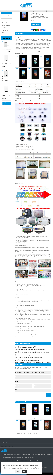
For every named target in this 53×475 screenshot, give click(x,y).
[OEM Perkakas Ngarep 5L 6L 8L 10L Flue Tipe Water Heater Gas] (21, 15)
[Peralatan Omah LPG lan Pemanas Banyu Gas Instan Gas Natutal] (21, 410)
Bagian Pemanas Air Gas (6, 26)
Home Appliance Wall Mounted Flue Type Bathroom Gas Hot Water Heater (20, 433)
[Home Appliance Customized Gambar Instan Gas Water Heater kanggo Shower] (45, 410)
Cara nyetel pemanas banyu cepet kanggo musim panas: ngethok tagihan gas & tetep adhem (22, 460)
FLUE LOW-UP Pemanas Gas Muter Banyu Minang (27, 360)
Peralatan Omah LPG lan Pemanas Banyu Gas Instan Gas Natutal (20, 417)
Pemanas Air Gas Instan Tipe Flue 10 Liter (32, 433)
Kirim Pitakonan (36, 24)
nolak (18, 471)
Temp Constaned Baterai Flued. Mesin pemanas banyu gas (29, 357)
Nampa (24, 471)
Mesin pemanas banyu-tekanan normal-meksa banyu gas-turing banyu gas (32, 353)
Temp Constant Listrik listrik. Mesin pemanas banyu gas (28, 355)
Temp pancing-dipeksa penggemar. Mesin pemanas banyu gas (30, 349)
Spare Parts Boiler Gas (5, 31)
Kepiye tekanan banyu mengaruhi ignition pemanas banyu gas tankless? (18, 457)
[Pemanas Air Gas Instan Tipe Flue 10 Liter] (33, 425)
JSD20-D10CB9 (43, 432)
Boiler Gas (4, 19)
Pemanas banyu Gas (6, 16)
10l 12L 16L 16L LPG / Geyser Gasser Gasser (6, 65)
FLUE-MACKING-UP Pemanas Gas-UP (24, 362)
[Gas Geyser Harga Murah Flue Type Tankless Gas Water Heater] (33, 410)
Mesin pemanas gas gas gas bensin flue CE (25, 358)
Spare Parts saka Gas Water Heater (41, 362)
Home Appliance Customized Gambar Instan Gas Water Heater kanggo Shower (45, 417)
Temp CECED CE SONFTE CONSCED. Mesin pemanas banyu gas (30, 347)
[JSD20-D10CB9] (45, 425)
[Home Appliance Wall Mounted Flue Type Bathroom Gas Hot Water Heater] (21, 425)
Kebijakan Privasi (35, 468)
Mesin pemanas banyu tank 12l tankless (5, 80)
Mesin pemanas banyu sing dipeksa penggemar (26, 346)
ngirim (49, 395)
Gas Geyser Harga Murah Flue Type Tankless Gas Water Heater (32, 417)
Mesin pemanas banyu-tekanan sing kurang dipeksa (27, 351)
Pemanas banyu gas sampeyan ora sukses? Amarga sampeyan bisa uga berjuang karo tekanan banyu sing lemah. (27, 454)
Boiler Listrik (5, 22)
